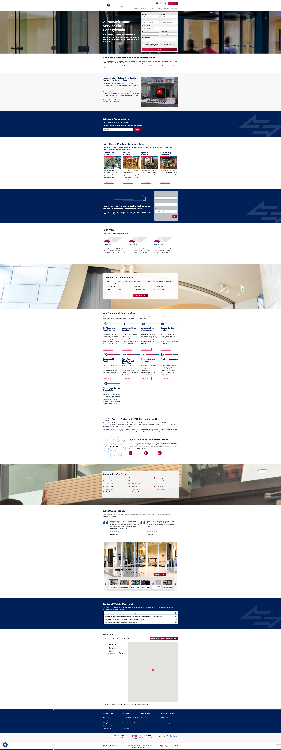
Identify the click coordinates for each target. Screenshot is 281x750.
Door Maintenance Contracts (129, 725)
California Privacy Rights (143, 745)
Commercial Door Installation (129, 723)
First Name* (144, 14)
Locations (174, 8)
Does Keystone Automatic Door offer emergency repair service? (121, 622)
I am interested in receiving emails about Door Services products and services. (160, 45)
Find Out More (107, 349)
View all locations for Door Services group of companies (117, 638)
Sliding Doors (111, 286)
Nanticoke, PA (109, 486)
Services (151, 8)
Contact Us (144, 723)
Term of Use (127, 745)
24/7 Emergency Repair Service (130, 717)
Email (156, 208)
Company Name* (146, 25)
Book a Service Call (165, 720)
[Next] (175, 584)
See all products (107, 728)
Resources (159, 8)
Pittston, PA (134, 486)
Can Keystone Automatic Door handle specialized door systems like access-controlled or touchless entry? (133, 616)
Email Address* (145, 19)
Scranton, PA (159, 486)
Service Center (145, 717)
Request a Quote (145, 720)
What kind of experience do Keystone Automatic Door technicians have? (124, 619)
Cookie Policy (153, 745)
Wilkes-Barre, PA (110, 491)
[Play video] (159, 92)
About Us (166, 8)
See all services (126, 728)
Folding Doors (159, 286)
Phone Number (164, 19)
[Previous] (105, 584)
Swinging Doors (136, 286)
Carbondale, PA (135, 478)
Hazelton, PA (134, 480)
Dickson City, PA (160, 478)
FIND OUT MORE (114, 655)
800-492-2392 (111, 653)
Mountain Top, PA (135, 483)
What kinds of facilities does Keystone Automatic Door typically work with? (124, 613)
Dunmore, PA (109, 480)
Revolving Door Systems (114, 289)
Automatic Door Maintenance (129, 720)
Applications (135, 8)
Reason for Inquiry (146, 37)
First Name (157, 195)
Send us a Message (165, 723)
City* (143, 31)
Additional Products (161, 289)
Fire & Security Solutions (138, 289)
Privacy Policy (134, 745)
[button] (153, 670)
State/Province (164, 31)
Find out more (108, 182)
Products (143, 8)
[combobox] (169, 34)
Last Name (163, 14)
